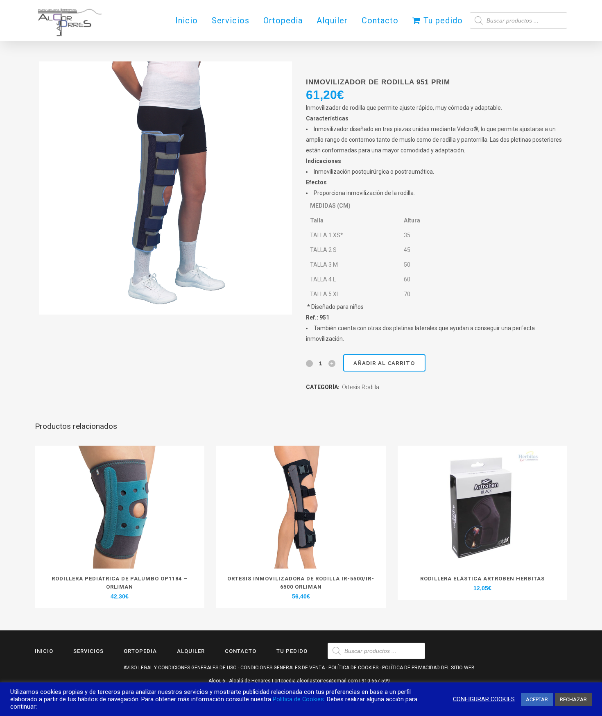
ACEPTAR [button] (537, 699)
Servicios (88, 651)
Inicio (44, 651)
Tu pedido (292, 651)
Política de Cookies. (299, 699)
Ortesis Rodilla (360, 387)
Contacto (240, 651)
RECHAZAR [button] (573, 699)
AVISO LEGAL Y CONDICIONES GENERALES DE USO (180, 668)
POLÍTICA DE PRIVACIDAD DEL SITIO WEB (428, 668)
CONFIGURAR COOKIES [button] (484, 699)
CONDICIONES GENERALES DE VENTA (282, 668)
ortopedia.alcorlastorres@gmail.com (316, 681)
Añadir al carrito (384, 363)
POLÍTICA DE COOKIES (353, 668)
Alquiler (191, 651)
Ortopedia (140, 651)
